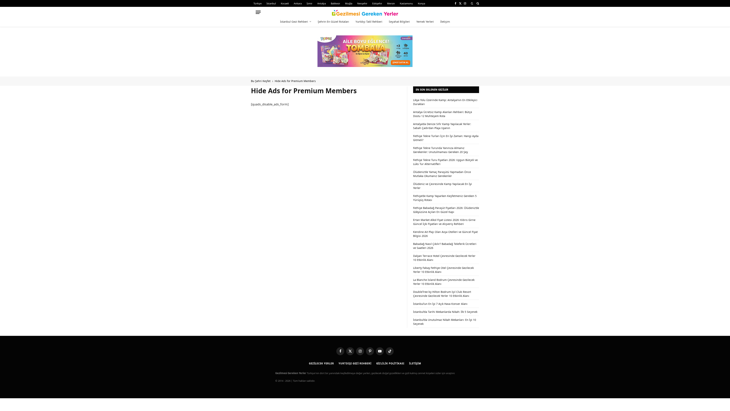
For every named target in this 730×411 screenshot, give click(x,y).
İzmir (309, 3)
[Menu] (258, 12)
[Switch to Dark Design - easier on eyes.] (472, 3)
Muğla (348, 3)
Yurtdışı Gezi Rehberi (355, 363)
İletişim (445, 21)
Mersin (391, 3)
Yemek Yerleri (425, 21)
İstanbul (271, 3)
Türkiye (257, 3)
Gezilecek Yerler (321, 363)
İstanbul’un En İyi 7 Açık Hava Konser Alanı (440, 304)
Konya (421, 3)
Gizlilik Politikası (390, 363)
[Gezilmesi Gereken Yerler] (365, 12)
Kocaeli (285, 3)
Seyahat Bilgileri (399, 21)
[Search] (477, 3)
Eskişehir (377, 3)
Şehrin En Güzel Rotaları (333, 21)
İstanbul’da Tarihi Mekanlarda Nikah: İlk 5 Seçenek (445, 312)
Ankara (298, 3)
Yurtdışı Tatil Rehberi (368, 21)
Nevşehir (362, 3)
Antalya (321, 3)
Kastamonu (406, 3)
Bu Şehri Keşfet (261, 81)
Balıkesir (335, 3)
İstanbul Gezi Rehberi (294, 21)
